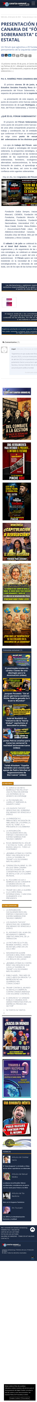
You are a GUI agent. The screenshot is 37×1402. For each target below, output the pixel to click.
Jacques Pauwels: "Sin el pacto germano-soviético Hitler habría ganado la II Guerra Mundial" (17, 696)
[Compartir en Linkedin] (9, 55)
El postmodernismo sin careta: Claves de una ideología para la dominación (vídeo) (16, 670)
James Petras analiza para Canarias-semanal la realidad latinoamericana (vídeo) (16, 743)
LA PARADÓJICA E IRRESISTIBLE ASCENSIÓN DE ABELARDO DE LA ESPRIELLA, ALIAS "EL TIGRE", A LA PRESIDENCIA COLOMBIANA (18, 821)
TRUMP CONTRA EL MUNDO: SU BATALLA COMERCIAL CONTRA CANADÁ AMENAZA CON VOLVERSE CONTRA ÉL (18, 989)
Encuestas (15, 1228)
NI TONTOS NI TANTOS (15, 1009)
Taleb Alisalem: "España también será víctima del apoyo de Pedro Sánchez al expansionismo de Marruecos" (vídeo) (16, 769)
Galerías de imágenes (9, 1235)
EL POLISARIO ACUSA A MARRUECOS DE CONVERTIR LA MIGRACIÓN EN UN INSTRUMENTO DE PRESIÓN (18, 881)
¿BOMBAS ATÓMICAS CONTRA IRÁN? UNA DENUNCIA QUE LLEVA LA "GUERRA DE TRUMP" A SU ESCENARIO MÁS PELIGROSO (18, 856)
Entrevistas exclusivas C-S (12, 649)
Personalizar (25, 1398)
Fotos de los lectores (9, 1233)
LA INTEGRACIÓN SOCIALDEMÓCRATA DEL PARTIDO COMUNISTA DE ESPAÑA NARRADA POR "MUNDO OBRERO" (17, 833)
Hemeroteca (5, 1228)
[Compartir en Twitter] (6, 55)
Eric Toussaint (17, 1206)
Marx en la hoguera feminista (13, 1201)
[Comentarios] (21, 55)
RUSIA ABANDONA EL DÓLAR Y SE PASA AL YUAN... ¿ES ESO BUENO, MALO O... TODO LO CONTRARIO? (18, 844)
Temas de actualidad (26, 1235)
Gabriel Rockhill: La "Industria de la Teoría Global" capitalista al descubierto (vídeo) (16, 720)
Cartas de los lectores (10, 1230)
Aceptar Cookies (15, 1398)
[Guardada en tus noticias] (17, 55)
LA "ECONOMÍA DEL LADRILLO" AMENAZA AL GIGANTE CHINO (16, 801)
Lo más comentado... (10, 904)
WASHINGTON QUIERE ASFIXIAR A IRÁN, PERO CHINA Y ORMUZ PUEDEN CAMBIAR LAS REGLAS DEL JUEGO (18, 954)
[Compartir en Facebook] (2, 55)
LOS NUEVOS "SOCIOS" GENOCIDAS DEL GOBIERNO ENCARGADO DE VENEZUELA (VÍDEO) (18, 810)
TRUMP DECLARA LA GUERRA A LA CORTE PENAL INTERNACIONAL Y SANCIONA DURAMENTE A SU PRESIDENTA (18, 893)
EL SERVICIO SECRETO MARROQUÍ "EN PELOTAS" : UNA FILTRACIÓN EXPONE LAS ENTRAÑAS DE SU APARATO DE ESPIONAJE (17, 790)
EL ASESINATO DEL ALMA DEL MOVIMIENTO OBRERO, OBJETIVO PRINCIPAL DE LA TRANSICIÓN (18, 934)
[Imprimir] (13, 55)
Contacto (5, 1237)
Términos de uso (21, 1248)
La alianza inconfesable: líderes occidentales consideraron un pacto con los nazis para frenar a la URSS (16, 1184)
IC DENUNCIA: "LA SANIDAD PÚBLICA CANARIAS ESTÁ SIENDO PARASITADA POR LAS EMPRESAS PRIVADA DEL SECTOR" (18, 1000)
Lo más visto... (8, 782)
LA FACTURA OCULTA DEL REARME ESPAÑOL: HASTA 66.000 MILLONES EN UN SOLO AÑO (17, 944)
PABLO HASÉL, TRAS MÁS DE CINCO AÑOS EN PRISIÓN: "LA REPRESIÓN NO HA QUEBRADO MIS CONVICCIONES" (18, 978)
